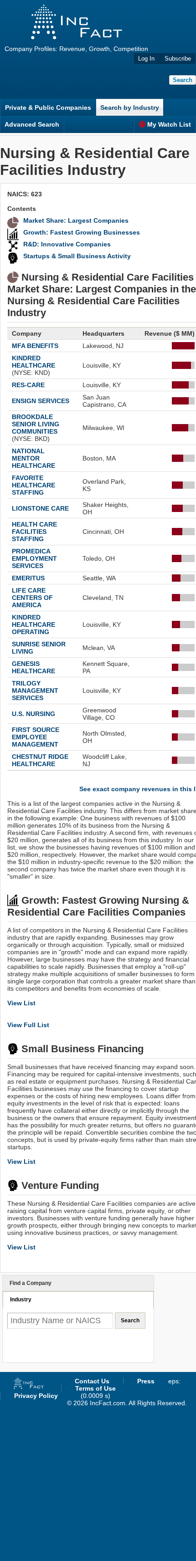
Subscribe (178, 58)
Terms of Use (95, 1388)
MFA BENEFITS (35, 345)
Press (146, 1381)
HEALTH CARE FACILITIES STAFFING (34, 532)
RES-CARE (28, 385)
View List (21, 1003)
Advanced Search (32, 124)
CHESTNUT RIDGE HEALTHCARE (40, 760)
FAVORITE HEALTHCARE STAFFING (33, 485)
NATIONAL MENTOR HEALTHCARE (33, 458)
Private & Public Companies (48, 107)
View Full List (28, 1025)
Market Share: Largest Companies (76, 220)
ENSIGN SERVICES (40, 400)
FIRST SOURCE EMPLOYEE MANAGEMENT (35, 737)
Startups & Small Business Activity (77, 256)
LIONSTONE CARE (40, 508)
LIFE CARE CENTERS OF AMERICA (32, 598)
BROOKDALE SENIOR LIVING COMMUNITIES (35, 424)
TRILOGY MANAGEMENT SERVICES (35, 690)
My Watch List (169, 124)
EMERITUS (28, 578)
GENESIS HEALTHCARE (33, 667)
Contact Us (92, 1381)
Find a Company (31, 1283)
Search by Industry (129, 107)
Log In (146, 58)
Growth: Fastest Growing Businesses (81, 232)
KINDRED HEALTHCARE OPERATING (33, 624)
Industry (20, 1299)
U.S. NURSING (33, 713)
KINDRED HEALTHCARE (33, 361)
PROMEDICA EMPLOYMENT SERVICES (34, 558)
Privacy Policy (36, 1395)
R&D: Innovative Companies (67, 244)
